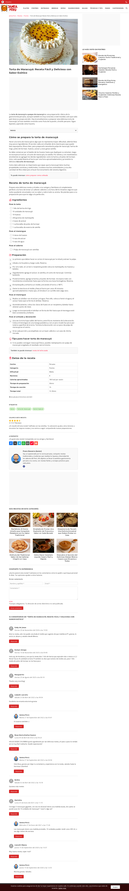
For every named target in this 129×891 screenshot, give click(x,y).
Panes (107, 8)
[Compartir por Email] (28, 443)
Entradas (45, 8)
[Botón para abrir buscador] (126, 8)
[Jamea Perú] (10, 8)
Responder (14, 641)
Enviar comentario (16, 608)
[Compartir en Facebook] (11, 443)
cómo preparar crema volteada (37, 175)
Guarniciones (74, 8)
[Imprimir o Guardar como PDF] (36, 443)
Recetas (20, 16)
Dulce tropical (38, 409)
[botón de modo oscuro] (126, 2)
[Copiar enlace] (32, 443)
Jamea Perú (12, 16)
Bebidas (55, 8)
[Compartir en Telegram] (19, 443)
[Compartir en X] (15, 443)
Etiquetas (8, 2)
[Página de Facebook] (3, 2)
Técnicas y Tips (96, 8)
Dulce (12, 409)
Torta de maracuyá (23, 409)
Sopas (63, 8)
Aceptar (115, 887)
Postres (35, 8)
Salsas (84, 8)
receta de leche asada (40, 350)
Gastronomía (118, 8)
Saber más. (62, 888)
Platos (26, 8)
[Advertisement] (43, 94)
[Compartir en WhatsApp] (23, 443)
